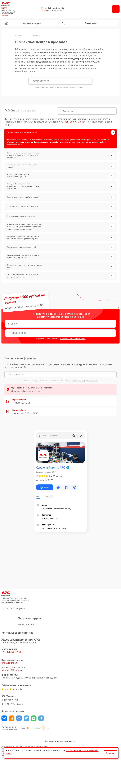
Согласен (110, 753)
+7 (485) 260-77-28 (54, 7)
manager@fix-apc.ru (12, 670)
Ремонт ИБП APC (26, 624)
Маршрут (47, 487)
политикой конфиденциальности (72, 338)
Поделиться (4, 718)
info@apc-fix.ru (9, 662)
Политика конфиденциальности (60, 741)
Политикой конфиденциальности (72, 87)
